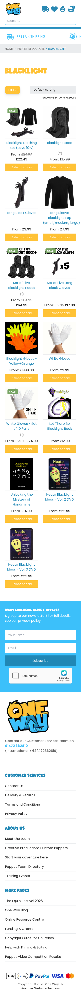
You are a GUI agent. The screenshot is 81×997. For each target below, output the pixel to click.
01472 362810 (16, 745)
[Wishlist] (54, 8)
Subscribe (40, 660)
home (9, 49)
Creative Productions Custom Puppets (36, 848)
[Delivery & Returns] (45, 9)
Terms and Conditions (23, 804)
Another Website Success (40, 988)
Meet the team (17, 838)
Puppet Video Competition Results (33, 956)
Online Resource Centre (24, 919)
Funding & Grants (19, 928)
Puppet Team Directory (24, 866)
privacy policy (29, 620)
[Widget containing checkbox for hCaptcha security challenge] (40, 676)
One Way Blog (16, 910)
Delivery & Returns (20, 795)
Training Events (17, 876)
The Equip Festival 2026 (24, 900)
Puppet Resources (31, 49)
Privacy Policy (16, 813)
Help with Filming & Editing (26, 947)
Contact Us (14, 785)
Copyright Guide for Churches (29, 938)
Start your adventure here (26, 857)
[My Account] (62, 9)
